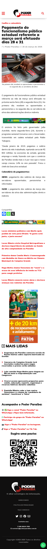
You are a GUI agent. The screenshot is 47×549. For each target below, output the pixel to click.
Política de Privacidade (24, 505)
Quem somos (23, 500)
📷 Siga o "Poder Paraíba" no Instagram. (21, 424)
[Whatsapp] (8, 214)
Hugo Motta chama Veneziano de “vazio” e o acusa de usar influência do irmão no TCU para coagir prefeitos (23, 270)
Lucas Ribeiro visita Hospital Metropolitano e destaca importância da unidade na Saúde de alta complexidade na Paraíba (23, 246)
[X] (13, 214)
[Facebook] (4, 214)
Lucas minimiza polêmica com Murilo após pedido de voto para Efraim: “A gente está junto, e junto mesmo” (22, 233)
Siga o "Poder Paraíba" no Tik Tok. (20, 429)
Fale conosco (23, 510)
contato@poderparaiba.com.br (24, 528)
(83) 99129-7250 (24, 526)
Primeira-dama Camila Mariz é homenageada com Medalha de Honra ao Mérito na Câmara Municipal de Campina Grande (23, 258)
